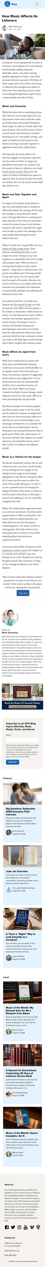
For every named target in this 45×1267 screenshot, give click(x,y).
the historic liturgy (23, 304)
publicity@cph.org (11, 1250)
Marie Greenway (15, 26)
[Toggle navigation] (37, 4)
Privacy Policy (24, 756)
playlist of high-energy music (15, 248)
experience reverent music (14, 550)
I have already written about (15, 171)
